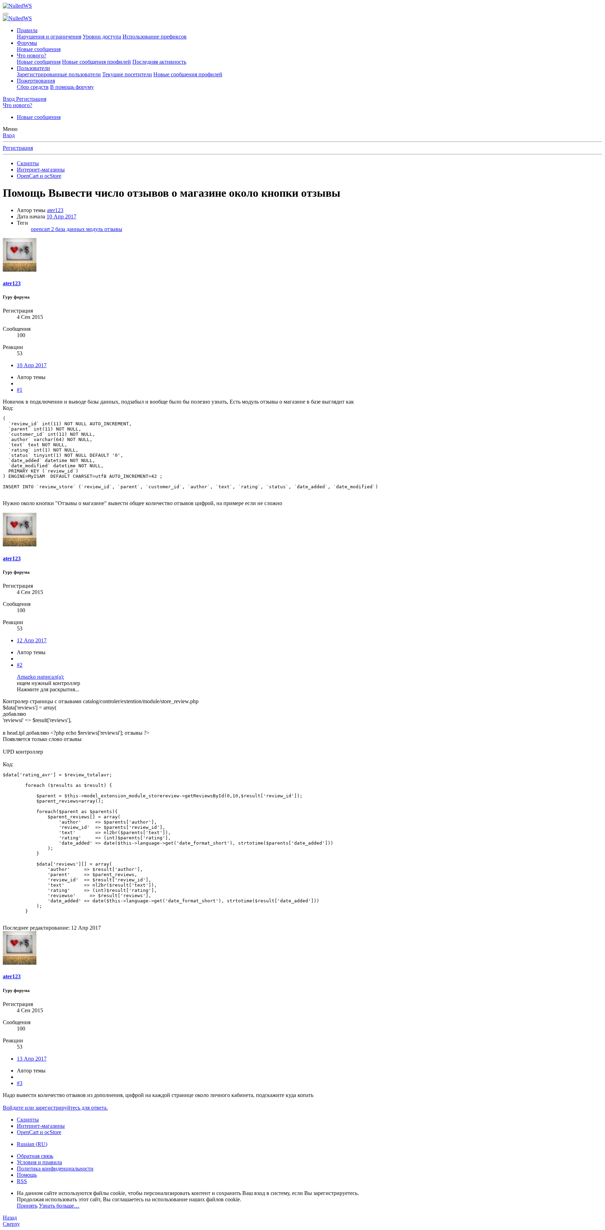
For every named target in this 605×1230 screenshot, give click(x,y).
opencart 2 (43, 229)
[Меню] (5, 14)
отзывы (113, 229)
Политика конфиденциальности (55, 1169)
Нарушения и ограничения (49, 37)
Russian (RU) (32, 1144)
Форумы (27, 43)
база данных (70, 229)
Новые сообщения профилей (96, 62)
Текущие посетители (127, 74)
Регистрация (18, 148)
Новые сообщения (39, 49)
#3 (19, 1083)
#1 (19, 390)
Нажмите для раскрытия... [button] (48, 689)
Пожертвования (36, 81)
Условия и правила (39, 1162)
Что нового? (31, 55)
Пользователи (33, 68)
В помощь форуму (72, 87)
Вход (9, 135)
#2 (19, 665)
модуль (95, 229)
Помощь (27, 1175)
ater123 (55, 210)
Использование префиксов (155, 37)
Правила (27, 30)
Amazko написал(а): (40, 677)
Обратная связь (35, 1156)
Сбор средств (33, 87)
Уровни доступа (102, 37)
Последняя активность (159, 62)
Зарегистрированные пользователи (59, 74)
